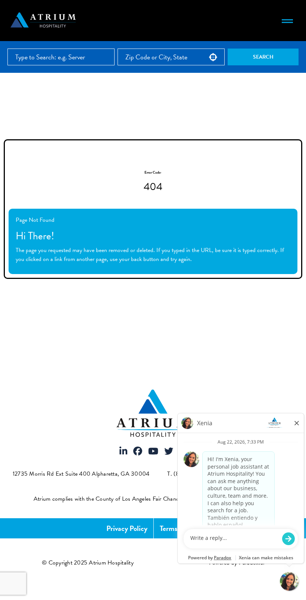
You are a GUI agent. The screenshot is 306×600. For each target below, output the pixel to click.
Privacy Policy (126, 528)
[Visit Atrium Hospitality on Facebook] (137, 452)
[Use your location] (213, 57)
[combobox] (171, 57)
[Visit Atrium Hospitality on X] (168, 452)
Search (263, 57)
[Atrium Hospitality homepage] (44, 20)
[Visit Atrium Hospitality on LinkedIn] (123, 452)
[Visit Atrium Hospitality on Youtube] (153, 452)
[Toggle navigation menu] (287, 20)
